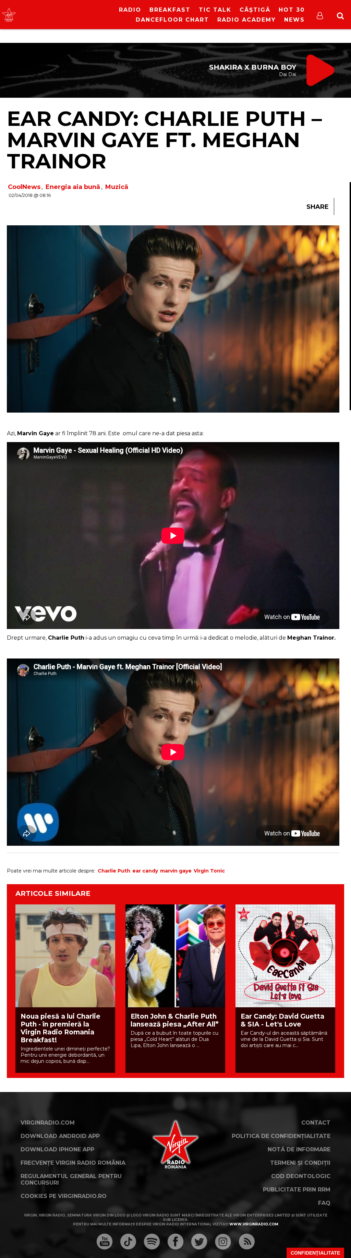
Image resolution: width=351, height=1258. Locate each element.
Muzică (116, 187)
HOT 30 (292, 10)
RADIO (130, 10)
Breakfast (170, 10)
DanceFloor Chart (172, 19)
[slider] (71, 15)
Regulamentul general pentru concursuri (71, 1179)
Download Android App (60, 1136)
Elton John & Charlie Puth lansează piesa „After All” (175, 1020)
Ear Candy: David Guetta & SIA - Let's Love (282, 1020)
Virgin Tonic (209, 871)
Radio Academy (246, 19)
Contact (315, 1122)
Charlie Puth (114, 871)
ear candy (145, 871)
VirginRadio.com (48, 1122)
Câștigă (255, 10)
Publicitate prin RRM (296, 1189)
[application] (64, 10)
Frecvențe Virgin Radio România (73, 1163)
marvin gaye (176, 871)
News (294, 19)
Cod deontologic (300, 1176)
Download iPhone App (57, 1149)
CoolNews (24, 187)
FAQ (324, 1203)
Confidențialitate (315, 1253)
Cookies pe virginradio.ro (64, 1196)
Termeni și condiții (300, 1163)
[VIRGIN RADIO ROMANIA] (9, 15)
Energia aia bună (73, 187)
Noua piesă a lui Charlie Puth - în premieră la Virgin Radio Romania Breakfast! (60, 1028)
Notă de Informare (299, 1149)
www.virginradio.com (253, 1224)
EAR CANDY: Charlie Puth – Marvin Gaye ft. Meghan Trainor (164, 140)
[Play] (58, 14)
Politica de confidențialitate (281, 1136)
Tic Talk (215, 10)
